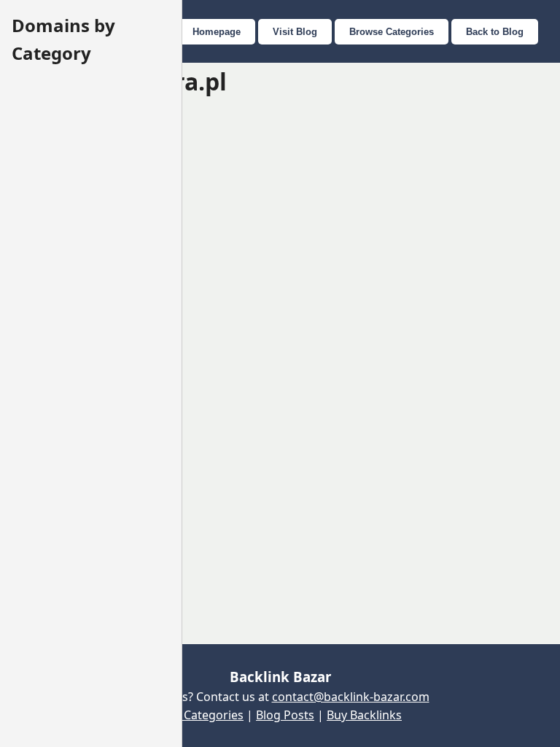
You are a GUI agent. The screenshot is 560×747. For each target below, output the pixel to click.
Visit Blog (295, 31)
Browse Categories (391, 31)
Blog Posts (285, 715)
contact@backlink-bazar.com (350, 697)
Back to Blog (495, 31)
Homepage (216, 31)
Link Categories (201, 715)
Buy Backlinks (364, 715)
